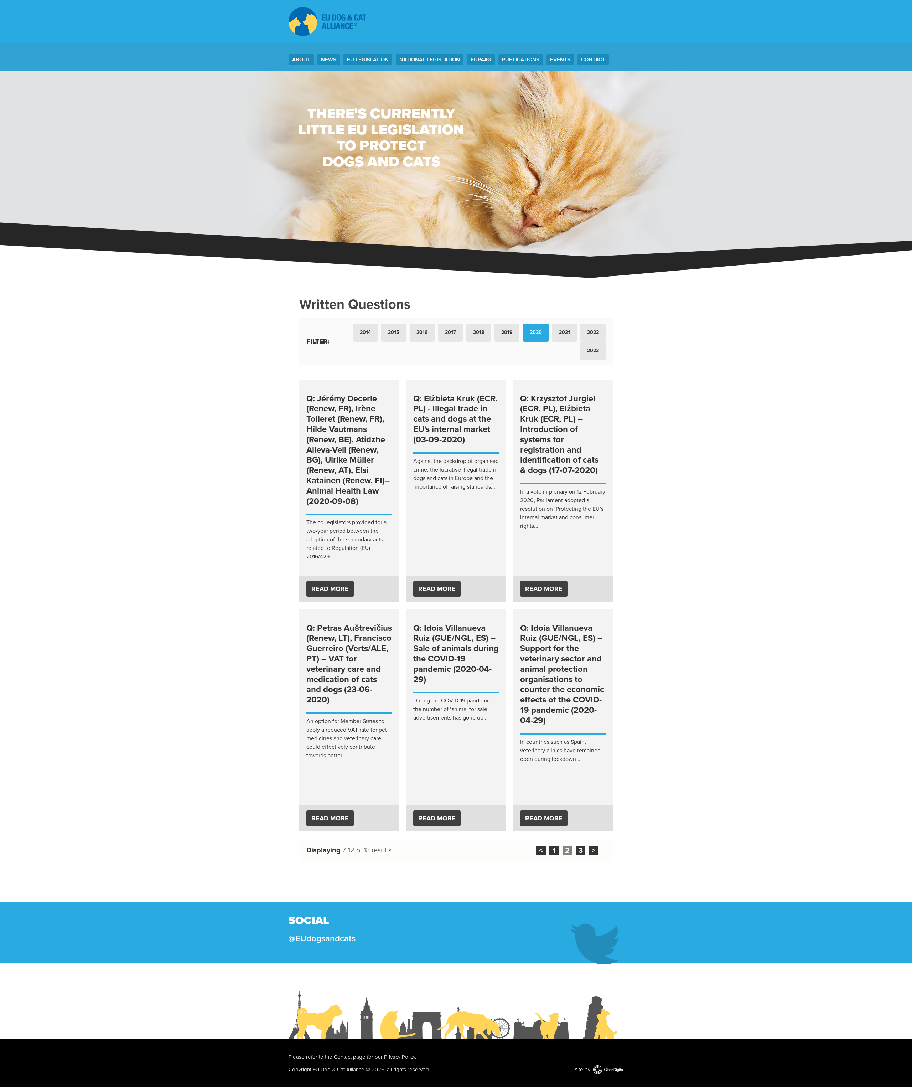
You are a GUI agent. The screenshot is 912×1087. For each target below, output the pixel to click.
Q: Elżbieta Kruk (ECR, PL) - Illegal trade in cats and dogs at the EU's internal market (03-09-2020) (455, 419)
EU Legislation (368, 59)
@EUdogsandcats (322, 938)
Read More (330, 589)
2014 (365, 332)
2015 (393, 332)
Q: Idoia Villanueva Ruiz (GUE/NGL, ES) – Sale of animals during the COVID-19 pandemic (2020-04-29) (456, 654)
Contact (593, 59)
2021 (564, 332)
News (328, 59)
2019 (507, 332)
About (301, 59)
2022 (593, 332)
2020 (536, 332)
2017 (450, 332)
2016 (422, 332)
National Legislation (429, 59)
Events (560, 59)
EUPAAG (481, 59)
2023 (593, 350)
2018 (478, 332)
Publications (520, 59)
